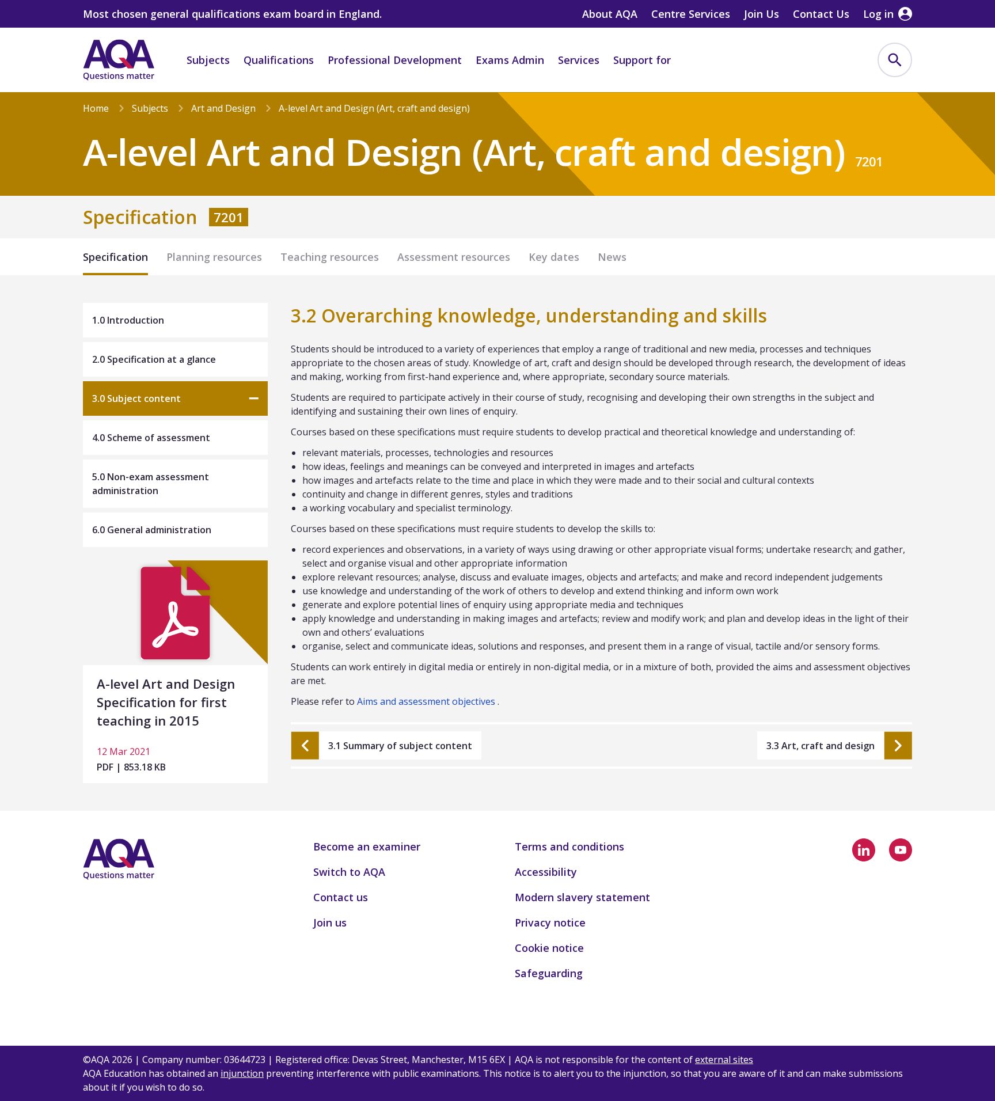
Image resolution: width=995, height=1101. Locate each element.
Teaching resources (329, 257)
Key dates (554, 257)
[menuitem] (895, 60)
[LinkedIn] (863, 849)
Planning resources (214, 257)
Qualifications (279, 60)
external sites (724, 1059)
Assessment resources (453, 257)
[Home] (118, 60)
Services (578, 60)
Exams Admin (510, 60)
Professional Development (395, 60)
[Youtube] (900, 849)
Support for (642, 60)
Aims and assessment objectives (426, 701)
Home (96, 108)
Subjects (208, 60)
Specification (115, 257)
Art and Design (223, 108)
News (612, 257)
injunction (242, 1073)
